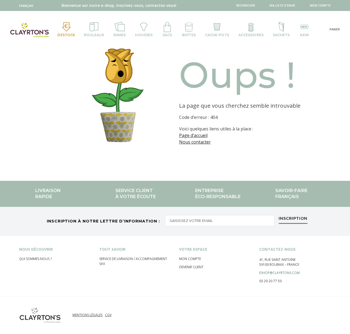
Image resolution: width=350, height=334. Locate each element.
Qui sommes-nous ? (35, 258)
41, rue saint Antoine (277, 259)
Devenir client (191, 267)
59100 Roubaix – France (279, 264)
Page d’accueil (193, 135)
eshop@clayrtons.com (279, 272)
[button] (27, 5)
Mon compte (190, 258)
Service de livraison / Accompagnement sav (133, 261)
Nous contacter (195, 142)
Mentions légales (87, 315)
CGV (108, 315)
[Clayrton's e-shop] (29, 29)
